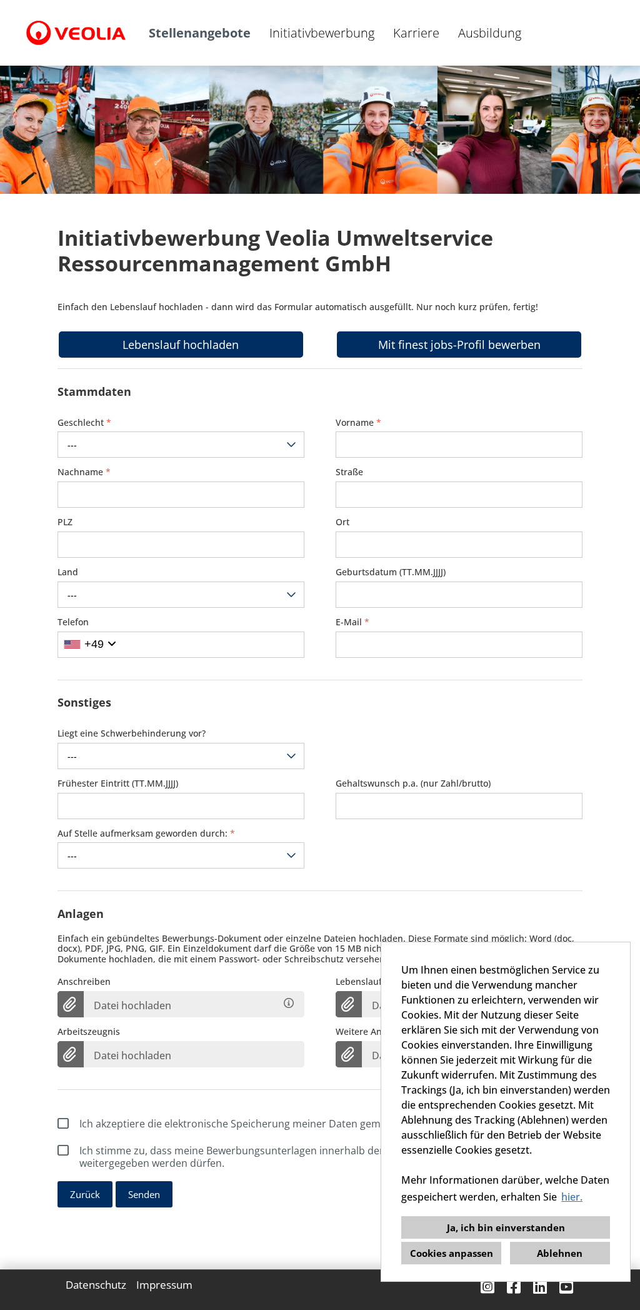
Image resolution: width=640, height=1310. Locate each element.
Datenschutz (96, 1285)
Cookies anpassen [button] (451, 1253)
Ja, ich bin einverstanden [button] (506, 1227)
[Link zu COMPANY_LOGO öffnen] (76, 33)
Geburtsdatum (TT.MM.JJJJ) (391, 572)
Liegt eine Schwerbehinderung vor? (132, 733)
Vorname (358, 423)
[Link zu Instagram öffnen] (488, 1286)
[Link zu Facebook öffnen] (514, 1286)
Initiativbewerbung (321, 32)
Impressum (164, 1285)
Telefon (73, 622)
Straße (349, 472)
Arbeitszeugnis (89, 1032)
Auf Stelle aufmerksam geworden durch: (146, 834)
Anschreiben (84, 982)
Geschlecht (84, 423)
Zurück (85, 1194)
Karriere (416, 32)
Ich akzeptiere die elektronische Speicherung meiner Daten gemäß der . (301, 1123)
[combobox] (181, 444)
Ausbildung (489, 32)
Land (68, 572)
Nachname (84, 472)
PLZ (65, 522)
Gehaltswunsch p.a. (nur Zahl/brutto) (413, 783)
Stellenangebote (200, 32)
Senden (144, 1194)
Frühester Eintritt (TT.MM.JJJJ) (118, 783)
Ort (342, 522)
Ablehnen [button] (559, 1253)
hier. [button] (571, 1197)
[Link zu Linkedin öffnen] (540, 1286)
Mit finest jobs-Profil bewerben (459, 344)
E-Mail (352, 622)
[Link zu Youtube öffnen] (566, 1286)
